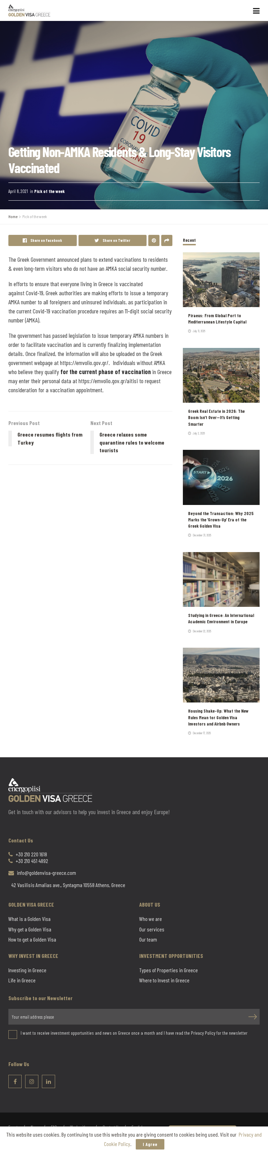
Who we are (150, 919)
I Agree (150, 1144)
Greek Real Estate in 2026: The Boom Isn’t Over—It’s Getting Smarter (216, 417)
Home (12, 216)
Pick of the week (49, 191)
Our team (148, 939)
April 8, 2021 (18, 191)
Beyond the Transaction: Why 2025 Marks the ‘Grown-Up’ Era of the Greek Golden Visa (221, 520)
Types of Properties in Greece (168, 970)
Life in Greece (22, 980)
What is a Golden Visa (29, 919)
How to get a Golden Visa (32, 939)
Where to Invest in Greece (164, 980)
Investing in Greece (27, 970)
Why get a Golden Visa (29, 929)
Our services (151, 929)
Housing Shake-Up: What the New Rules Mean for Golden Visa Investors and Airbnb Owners (218, 717)
